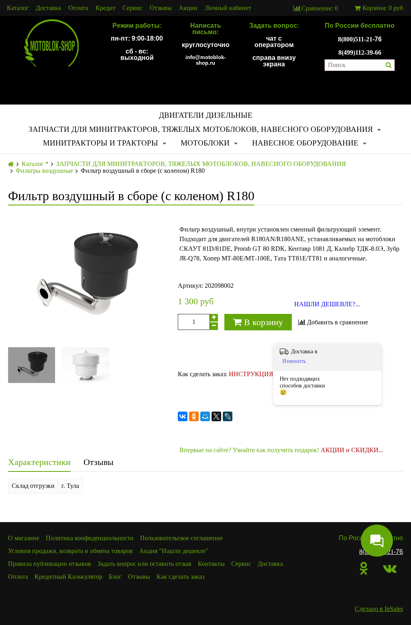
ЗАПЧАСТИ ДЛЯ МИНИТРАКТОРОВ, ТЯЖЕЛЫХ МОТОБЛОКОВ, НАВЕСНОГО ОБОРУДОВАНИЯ (200, 129)
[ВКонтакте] (182, 416)
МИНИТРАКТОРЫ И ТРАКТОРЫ (100, 143)
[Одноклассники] (194, 416)
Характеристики (39, 462)
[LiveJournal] (227, 416)
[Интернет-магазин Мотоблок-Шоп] (51, 43)
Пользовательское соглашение (181, 538)
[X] (216, 416)
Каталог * (35, 164)
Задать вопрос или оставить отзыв (144, 563)
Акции (188, 8)
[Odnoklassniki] (364, 568)
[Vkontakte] (390, 568)
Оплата (78, 8)
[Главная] (11, 164)
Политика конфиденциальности (90, 538)
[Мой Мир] (205, 416)
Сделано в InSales (379, 608)
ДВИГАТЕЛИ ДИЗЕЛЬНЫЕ (205, 115)
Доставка (48, 8)
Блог (115, 576)
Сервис (132, 8)
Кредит (106, 8)
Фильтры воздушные (44, 171)
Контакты (211, 563)
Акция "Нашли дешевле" (173, 550)
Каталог (18, 8)
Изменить (294, 361)
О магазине (23, 538)
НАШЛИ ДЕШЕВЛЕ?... (327, 304)
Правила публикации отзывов (49, 563)
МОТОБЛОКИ (205, 143)
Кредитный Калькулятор (68, 576)
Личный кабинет (228, 8)
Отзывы (161, 8)
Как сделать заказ (180, 576)
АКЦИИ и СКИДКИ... (352, 450)
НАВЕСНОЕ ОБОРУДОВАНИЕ (305, 143)
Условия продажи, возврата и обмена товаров (70, 550)
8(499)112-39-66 (359, 52)
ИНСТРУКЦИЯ (251, 374)
